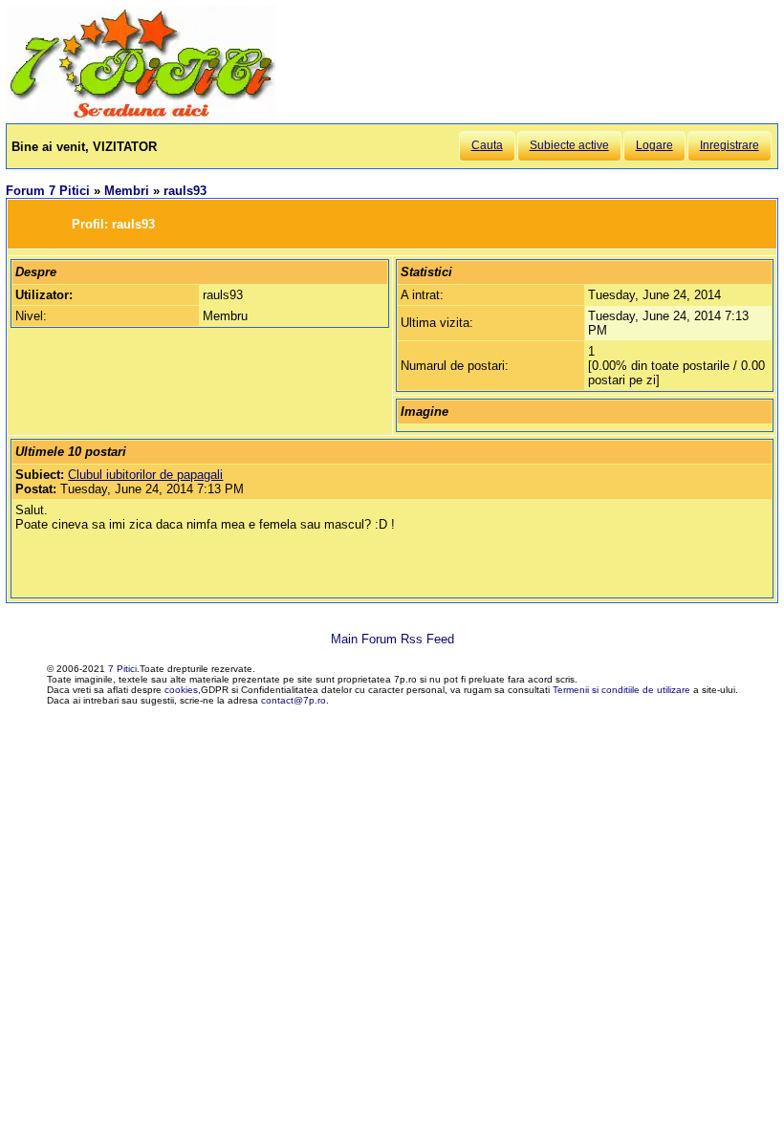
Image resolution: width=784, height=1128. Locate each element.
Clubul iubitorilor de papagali (145, 474)
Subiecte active (569, 145)
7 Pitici (122, 668)
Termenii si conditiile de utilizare (621, 689)
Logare (654, 145)
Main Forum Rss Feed (392, 639)
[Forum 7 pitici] (140, 116)
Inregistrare (729, 145)
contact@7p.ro (293, 700)
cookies (181, 689)
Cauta (487, 145)
